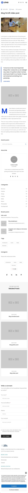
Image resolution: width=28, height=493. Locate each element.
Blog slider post (14, 373)
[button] (26, 472)
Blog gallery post (14, 345)
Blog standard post (14, 316)
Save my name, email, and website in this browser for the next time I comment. (12, 430)
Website (3, 410)
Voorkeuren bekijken (14, 489)
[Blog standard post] (14, 302)
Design (2, 193)
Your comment (4, 418)
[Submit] (25, 144)
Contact (3, 462)
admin (20, 9)
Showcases (4, 460)
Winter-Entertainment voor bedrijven (9, 457)
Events (12, 242)
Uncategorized (4, 206)
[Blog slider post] (14, 359)
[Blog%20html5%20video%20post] (7, 275)
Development (4, 242)
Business (3, 188)
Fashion (3, 196)
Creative (3, 191)
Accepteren (14, 486)
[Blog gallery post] (14, 330)
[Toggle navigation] (26, 2)
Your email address (5, 402)
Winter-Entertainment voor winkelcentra (10, 468)
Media (12, 9)
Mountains (4, 245)
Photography (4, 204)
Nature (2, 201)
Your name (4, 395)
